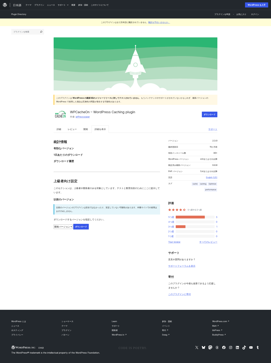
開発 (85, 129)
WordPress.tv (119, 335)
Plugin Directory (18, 14)
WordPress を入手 (256, 5)
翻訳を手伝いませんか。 (159, 22)
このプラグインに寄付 (179, 294)
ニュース (15, 326)
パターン (65, 335)
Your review (174, 241)
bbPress (217, 330)
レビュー (72, 129)
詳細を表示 (100, 129)
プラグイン (66, 330)
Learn (114, 321)
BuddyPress (219, 335)
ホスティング (17, 330)
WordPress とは (18, 321)
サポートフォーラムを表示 (181, 265)
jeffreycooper (83, 116)
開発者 (115, 330)
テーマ (64, 326)
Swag (166, 335)
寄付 (165, 330)
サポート (212, 129)
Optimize (212, 184)
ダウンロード (210, 114)
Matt (215, 326)
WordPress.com (220, 321)
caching (203, 184)
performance (210, 190)
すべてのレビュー (208, 241)
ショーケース (67, 321)
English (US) (211, 177)
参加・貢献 (167, 321)
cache (195, 184)
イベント (166, 326)
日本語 (41, 348)
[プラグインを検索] (41, 32)
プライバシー (17, 335)
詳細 (59, 129)
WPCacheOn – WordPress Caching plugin (102, 112)
